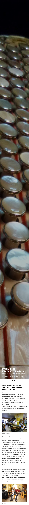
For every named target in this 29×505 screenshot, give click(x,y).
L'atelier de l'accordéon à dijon (13, 370)
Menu (15, 380)
